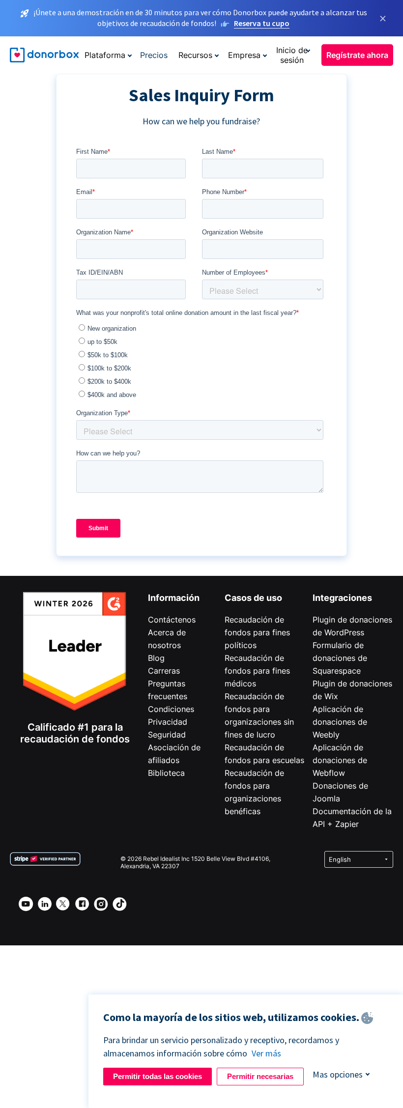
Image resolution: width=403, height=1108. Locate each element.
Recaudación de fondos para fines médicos (257, 670)
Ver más (266, 1053)
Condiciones (171, 709)
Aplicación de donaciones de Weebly (340, 721)
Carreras (164, 671)
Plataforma (105, 55)
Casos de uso (253, 598)
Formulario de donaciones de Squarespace (340, 658)
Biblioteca (166, 773)
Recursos (195, 55)
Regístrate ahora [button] (357, 55)
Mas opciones (338, 1074)
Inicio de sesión (292, 55)
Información (174, 598)
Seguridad (167, 734)
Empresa (244, 55)
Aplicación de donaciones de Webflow (340, 760)
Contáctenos (172, 620)
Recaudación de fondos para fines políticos (257, 632)
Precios (154, 55)
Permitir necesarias (260, 1076)
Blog (156, 658)
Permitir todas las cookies (157, 1076)
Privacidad (167, 722)
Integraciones (342, 598)
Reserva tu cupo (261, 23)
